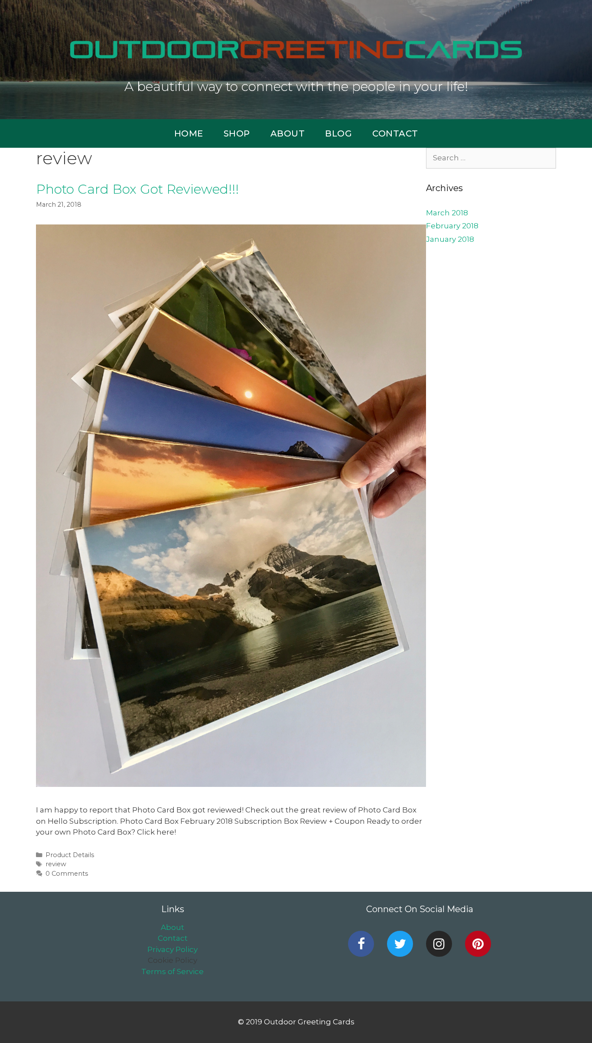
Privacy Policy (172, 949)
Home (188, 133)
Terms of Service (172, 971)
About (287, 133)
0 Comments (67, 873)
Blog (338, 133)
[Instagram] (439, 944)
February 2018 (452, 225)
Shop (237, 133)
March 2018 (447, 212)
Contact (395, 133)
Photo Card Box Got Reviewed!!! (137, 189)
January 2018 (450, 239)
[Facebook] (361, 944)
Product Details (70, 855)
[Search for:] (491, 157)
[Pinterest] (478, 944)
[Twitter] (400, 944)
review (56, 864)
